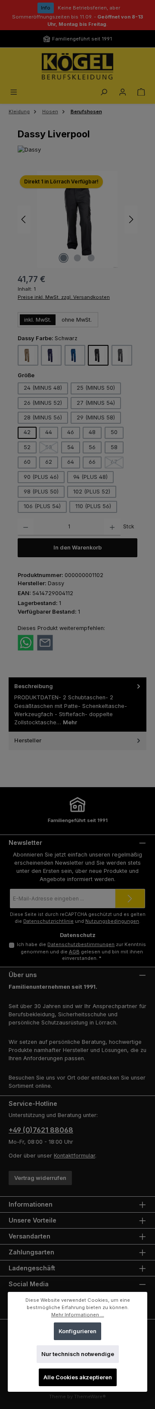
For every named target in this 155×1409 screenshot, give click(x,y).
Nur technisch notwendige (77, 1354)
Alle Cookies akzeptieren (77, 1377)
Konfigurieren (77, 1331)
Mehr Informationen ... (77, 1315)
